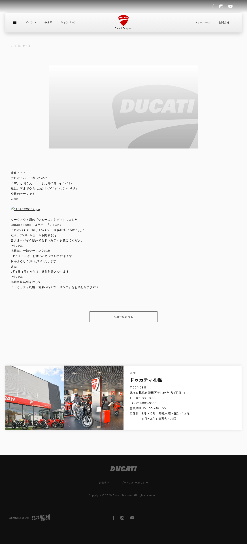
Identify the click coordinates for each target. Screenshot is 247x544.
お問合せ (224, 22)
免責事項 (104, 482)
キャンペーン (69, 22)
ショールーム (202, 22)
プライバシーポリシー (134, 482)
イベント (31, 22)
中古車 (48, 22)
